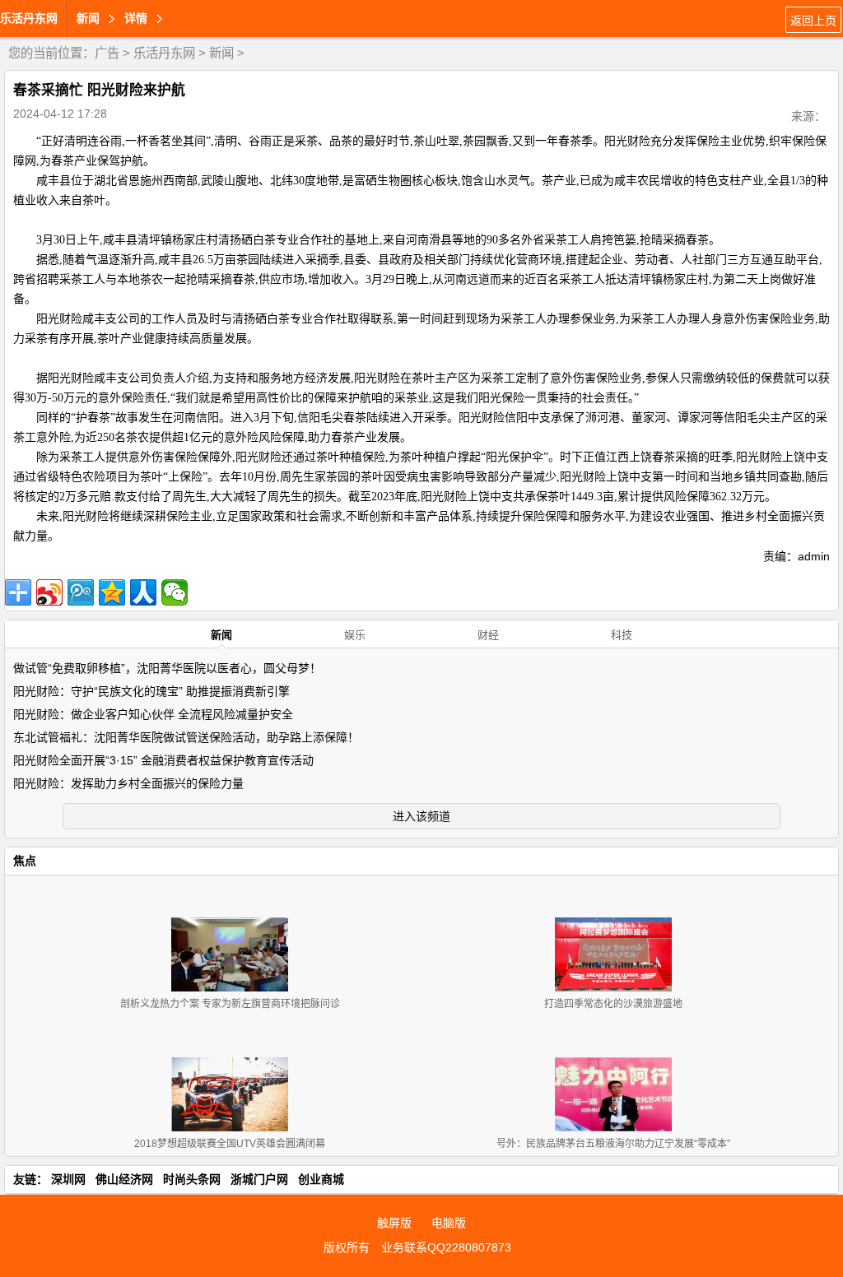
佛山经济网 (124, 1179)
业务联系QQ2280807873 (446, 1247)
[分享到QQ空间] (112, 592)
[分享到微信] (174, 592)
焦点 (24, 860)
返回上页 (813, 20)
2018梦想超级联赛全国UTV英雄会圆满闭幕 (229, 1143)
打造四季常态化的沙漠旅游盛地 (613, 1004)
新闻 (221, 53)
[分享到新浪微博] (49, 592)
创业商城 (321, 1179)
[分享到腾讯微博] (81, 592)
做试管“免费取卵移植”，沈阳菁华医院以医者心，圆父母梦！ (167, 668)
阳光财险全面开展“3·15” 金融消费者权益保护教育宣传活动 (163, 760)
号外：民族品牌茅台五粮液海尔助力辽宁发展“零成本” (613, 1143)
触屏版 (394, 1222)
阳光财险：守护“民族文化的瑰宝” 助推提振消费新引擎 (151, 691)
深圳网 (68, 1179)
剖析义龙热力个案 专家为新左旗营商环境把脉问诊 (230, 1004)
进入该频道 (421, 816)
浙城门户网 (259, 1179)
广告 (107, 53)
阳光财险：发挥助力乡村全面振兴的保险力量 (128, 783)
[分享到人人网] (143, 592)
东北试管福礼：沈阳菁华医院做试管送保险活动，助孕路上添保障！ (186, 737)
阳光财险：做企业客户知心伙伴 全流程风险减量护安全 (153, 714)
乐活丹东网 (29, 18)
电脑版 (448, 1222)
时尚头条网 (192, 1179)
